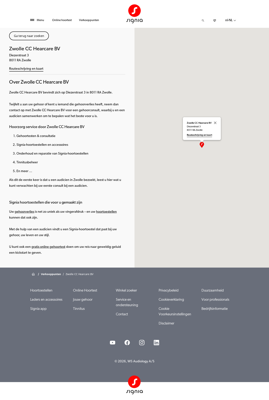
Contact (122, 314)
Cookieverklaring (171, 300)
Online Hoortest (85, 290)
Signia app (38, 309)
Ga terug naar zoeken (29, 36)
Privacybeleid (169, 290)
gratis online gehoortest (48, 247)
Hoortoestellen (41, 290)
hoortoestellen (106, 212)
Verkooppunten (89, 20)
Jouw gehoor (82, 300)
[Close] (215, 122)
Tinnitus (79, 309)
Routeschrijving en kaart (26, 69)
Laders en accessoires (46, 300)
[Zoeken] (203, 20)
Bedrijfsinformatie (214, 309)
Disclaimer (166, 323)
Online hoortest (62, 20)
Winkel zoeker (126, 290)
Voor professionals (215, 300)
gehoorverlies (24, 212)
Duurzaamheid (212, 290)
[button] (202, 145)
